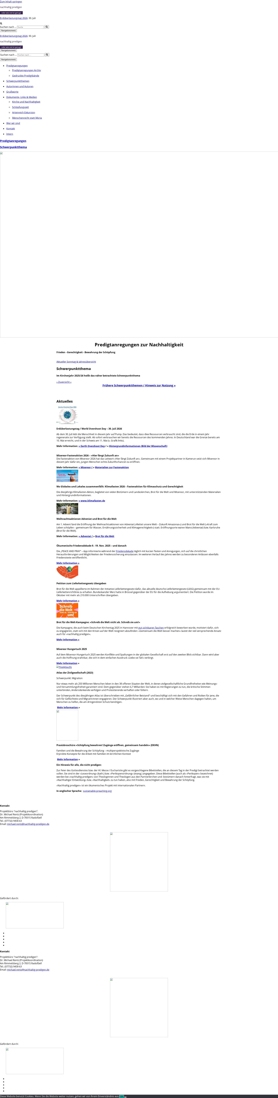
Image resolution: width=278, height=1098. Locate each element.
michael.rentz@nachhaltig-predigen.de (28, 824)
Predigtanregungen (13, 141)
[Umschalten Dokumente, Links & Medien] (51, 97)
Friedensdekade (124, 551)
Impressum (11, 942)
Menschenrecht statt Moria (27, 117)
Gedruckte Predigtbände (25, 75)
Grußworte (12, 91)
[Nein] (125, 1097)
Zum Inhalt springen (11, 1)
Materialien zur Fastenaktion (112, 467)
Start (8, 933)
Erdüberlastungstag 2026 (14, 18)
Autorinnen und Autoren (19, 86)
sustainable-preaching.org (97, 791)
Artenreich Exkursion (23, 112)
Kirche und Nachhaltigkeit (26, 101)
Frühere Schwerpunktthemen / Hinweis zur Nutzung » (139, 385)
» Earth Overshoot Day (92, 446)
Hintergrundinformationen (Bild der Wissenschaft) (138, 446)
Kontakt (10, 128)
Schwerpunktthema (13, 147)
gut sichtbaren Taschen (151, 627)
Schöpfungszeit (20, 107)
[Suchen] (1, 23)
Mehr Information (66, 563)
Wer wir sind (13, 123)
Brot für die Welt (104, 536)
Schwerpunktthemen (17, 81)
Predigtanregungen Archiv (26, 70)
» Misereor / (86, 467)
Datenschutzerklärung (17, 945)
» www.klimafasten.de (92, 500)
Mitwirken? (11, 936)
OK (121, 1096)
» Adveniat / (86, 536)
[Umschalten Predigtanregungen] (51, 66)
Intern (9, 134)
